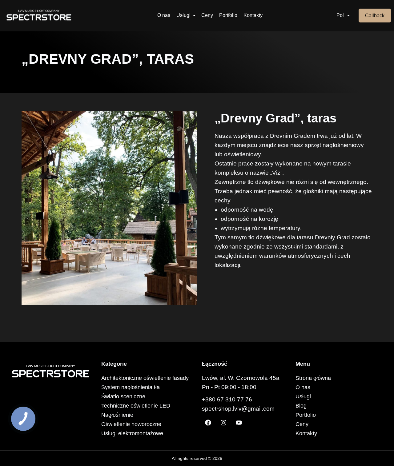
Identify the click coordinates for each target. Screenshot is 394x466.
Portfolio (228, 15)
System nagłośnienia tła (130, 387)
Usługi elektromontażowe (132, 433)
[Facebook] (208, 422)
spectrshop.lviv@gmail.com (238, 408)
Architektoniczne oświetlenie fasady (145, 378)
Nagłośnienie (117, 415)
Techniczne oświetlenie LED (135, 406)
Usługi (183, 15)
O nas (163, 15)
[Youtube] (239, 422)
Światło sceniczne (123, 396)
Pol (340, 15)
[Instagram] (223, 422)
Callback (374, 15)
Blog (301, 406)
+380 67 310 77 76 (227, 399)
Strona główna (313, 378)
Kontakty (253, 15)
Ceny (207, 15)
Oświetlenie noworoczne (131, 424)
